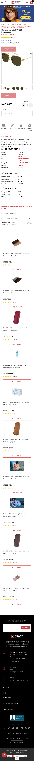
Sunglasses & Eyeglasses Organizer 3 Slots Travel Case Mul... (16, 589)
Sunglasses (10, 24)
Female (20, 157)
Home (3, 24)
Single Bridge (23, 163)
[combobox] (6, 2)
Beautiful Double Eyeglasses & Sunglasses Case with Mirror (14, 515)
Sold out (9, 49)
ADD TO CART (17, 270)
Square (20, 154)
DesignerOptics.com (19, 750)
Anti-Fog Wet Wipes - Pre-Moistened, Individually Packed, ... (16, 403)
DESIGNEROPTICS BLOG (17, 738)
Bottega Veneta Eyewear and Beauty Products (14, 25)
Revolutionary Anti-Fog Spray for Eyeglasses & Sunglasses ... (15, 366)
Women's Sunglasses (17, 27)
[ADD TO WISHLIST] (2, 120)
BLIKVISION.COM (17, 743)
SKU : (3, 43)
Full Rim (21, 165)
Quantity (25, 101)
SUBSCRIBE (25, 628)
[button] (6, 38)
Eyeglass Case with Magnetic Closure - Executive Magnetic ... (17, 255)
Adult (20, 167)
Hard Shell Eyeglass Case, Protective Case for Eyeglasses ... (16, 329)
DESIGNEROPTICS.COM (17, 734)
